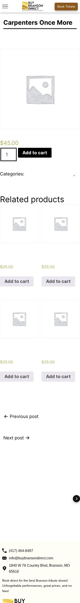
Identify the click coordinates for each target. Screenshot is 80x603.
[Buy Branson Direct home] (32, 6)
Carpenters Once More (50, 174)
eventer (8, 181)
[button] (5, 6)
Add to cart (34, 152)
